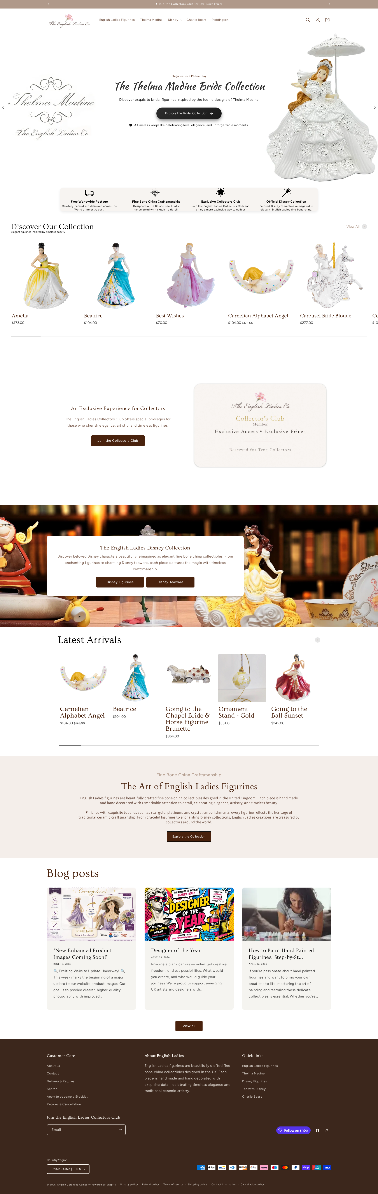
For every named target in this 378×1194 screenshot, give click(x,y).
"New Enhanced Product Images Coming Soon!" (82, 953)
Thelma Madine (253, 1074)
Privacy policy (129, 1184)
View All (353, 226)
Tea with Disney (254, 1089)
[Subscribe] (120, 1129)
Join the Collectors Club (118, 441)
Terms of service (173, 1184)
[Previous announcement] (48, 4)
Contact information (224, 1184)
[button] (174, 19)
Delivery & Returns (61, 1081)
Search (52, 1089)
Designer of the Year (176, 950)
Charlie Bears (252, 1096)
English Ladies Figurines (260, 1066)
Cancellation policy (252, 1184)
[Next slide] (374, 107)
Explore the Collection (188, 836)
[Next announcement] (329, 4)
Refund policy (150, 1184)
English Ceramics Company (74, 1184)
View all (189, 1026)
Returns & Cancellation (64, 1104)
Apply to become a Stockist (67, 1096)
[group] (45, 287)
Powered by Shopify (103, 1184)
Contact (53, 1074)
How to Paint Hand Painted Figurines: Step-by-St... (281, 953)
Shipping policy (197, 1184)
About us (53, 1066)
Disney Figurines (120, 582)
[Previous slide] (3, 107)
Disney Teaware (170, 582)
